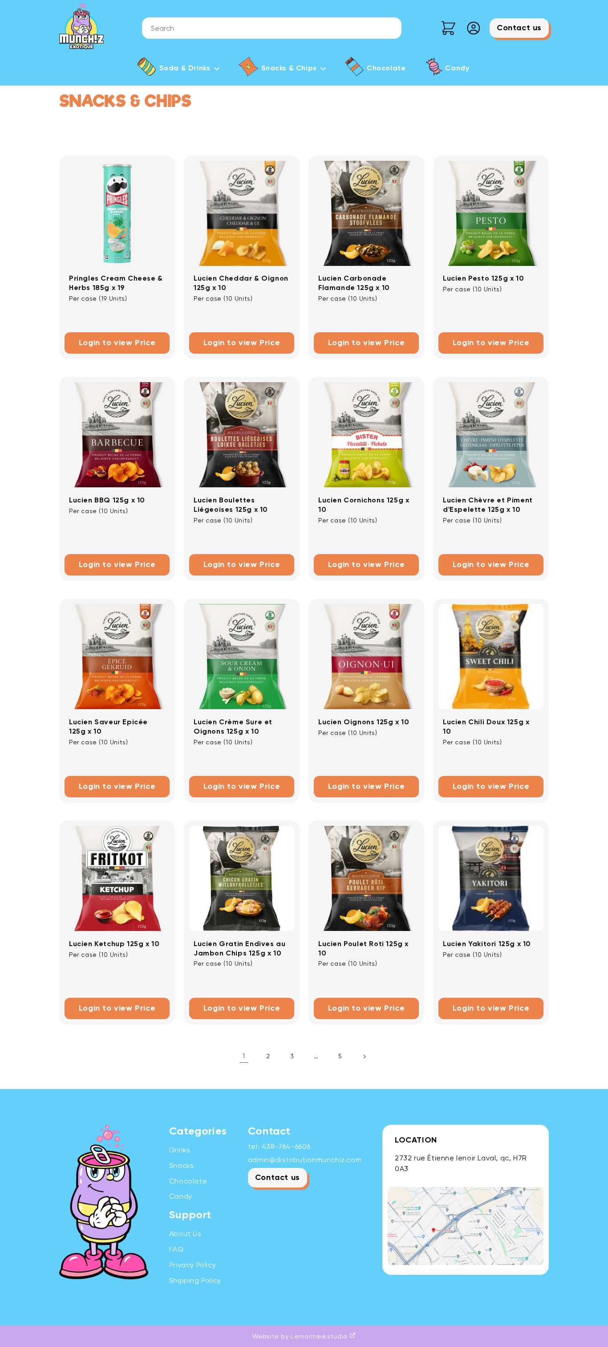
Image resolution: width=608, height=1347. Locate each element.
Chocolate (188, 1181)
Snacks (181, 1165)
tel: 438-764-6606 (279, 1146)
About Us (185, 1233)
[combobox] (271, 28)
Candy (180, 1196)
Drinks (180, 1150)
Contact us (519, 28)
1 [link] (244, 1056)
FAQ (176, 1249)
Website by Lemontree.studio (301, 1336)
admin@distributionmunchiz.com (304, 1159)
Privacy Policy (192, 1265)
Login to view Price (117, 343)
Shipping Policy (195, 1280)
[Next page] (364, 1056)
